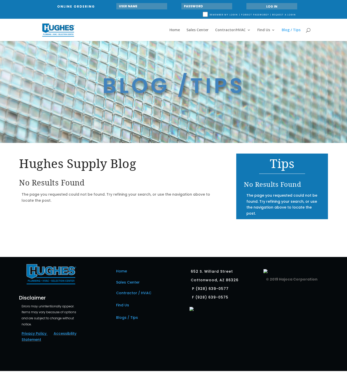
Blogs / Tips (127, 317)
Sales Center (197, 30)
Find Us (263, 30)
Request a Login (284, 14)
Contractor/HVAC (230, 30)
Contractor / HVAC (133, 292)
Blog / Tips (291, 30)
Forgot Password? (255, 14)
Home (174, 30)
